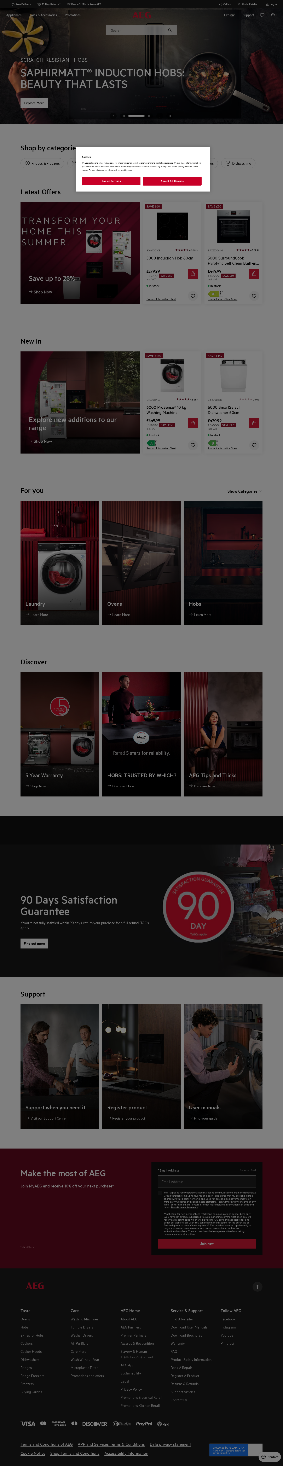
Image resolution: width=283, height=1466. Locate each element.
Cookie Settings (111, 181)
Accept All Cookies (172, 181)
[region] (143, 169)
